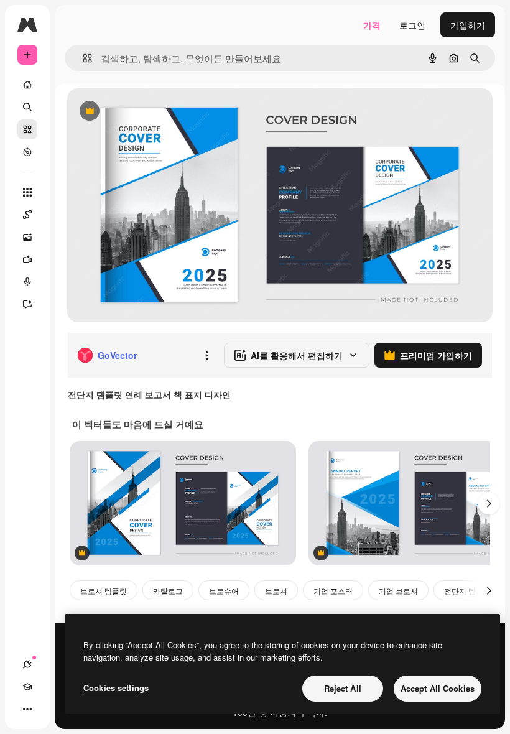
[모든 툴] (27, 192)
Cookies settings (116, 688)
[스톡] (27, 129)
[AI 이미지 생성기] (27, 237)
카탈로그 (168, 590)
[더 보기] (27, 709)
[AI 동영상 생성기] (27, 259)
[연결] (27, 664)
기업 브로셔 (398, 590)
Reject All (342, 688)
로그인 (412, 25)
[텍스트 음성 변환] (27, 282)
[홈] (27, 85)
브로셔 (276, 590)
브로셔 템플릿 (103, 590)
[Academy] (27, 687)
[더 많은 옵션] (206, 355)
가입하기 (467, 25)
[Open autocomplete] (82, 58)
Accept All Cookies (438, 688)
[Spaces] (27, 215)
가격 (372, 25)
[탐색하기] (27, 152)
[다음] (489, 503)
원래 (138, 111)
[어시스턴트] (27, 304)
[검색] (27, 107)
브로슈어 (224, 590)
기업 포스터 (333, 590)
